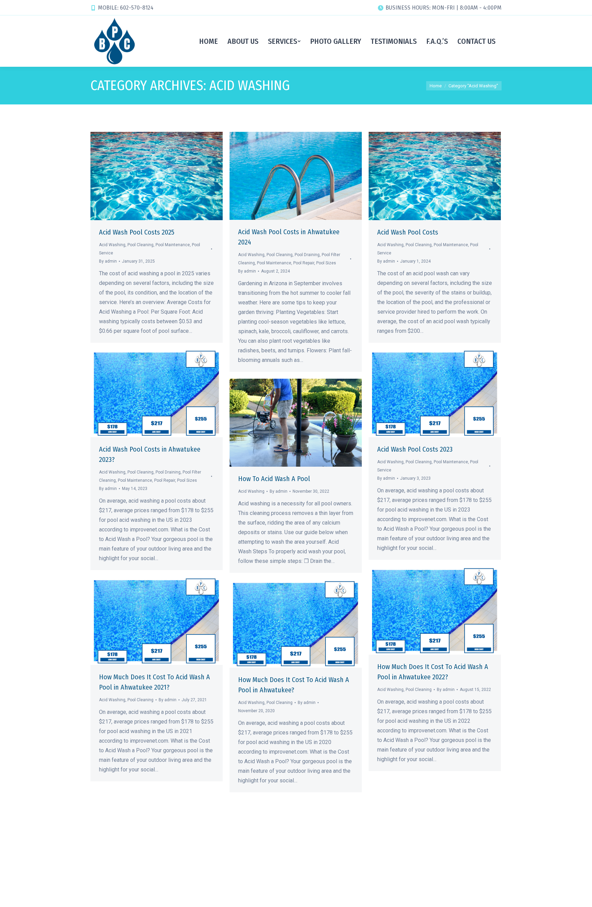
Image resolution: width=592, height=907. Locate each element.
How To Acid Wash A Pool (274, 479)
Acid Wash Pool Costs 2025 (136, 232)
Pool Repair (303, 263)
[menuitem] (208, 41)
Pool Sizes (326, 263)
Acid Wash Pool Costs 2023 (415, 449)
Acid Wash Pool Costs (407, 232)
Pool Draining (307, 254)
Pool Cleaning (140, 244)
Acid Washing (112, 244)
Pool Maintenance (173, 244)
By (108, 261)
